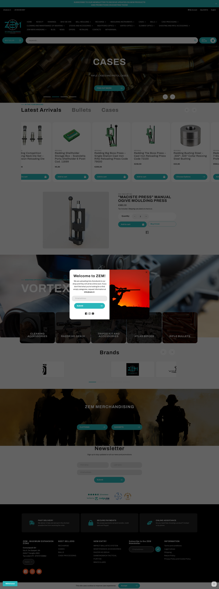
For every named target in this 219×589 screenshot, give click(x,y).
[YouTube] (93, 313)
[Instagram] (89, 313)
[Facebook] (86, 313)
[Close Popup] (146, 272)
